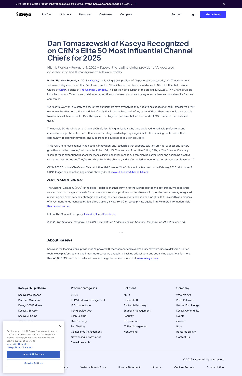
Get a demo (213, 14)
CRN (62, 89)
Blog (179, 326)
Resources (85, 14)
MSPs (127, 294)
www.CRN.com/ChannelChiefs (129, 172)
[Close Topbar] (223, 4)
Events (180, 315)
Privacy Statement (129, 367)
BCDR (74, 294)
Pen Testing (78, 326)
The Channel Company (93, 89)
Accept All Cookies (33, 354)
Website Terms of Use (93, 367)
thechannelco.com (58, 206)
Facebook (109, 214)
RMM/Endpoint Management (88, 300)
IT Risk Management (136, 326)
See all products (80, 342)
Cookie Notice (215, 367)
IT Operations (131, 321)
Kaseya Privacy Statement (20, 347)
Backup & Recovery (135, 305)
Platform (47, 14)
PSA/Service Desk (81, 310)
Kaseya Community (187, 310)
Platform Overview (29, 300)
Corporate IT (131, 300)
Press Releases (184, 300)
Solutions (65, 14)
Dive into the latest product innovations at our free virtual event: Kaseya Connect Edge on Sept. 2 (74, 3)
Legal (65, 367)
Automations (25, 321)
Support (177, 14)
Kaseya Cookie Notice (17, 344)
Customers (105, 14)
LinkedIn (89, 214)
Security (129, 315)
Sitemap (157, 367)
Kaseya (94, 80)
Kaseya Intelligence (29, 294)
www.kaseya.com (147, 258)
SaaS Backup (78, 315)
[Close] (60, 326)
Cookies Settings (184, 367)
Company (126, 14)
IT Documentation (81, 305)
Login (192, 14)
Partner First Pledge (187, 305)
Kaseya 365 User (28, 310)
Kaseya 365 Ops (27, 315)
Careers (180, 321)
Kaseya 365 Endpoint (30, 305)
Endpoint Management (137, 310)
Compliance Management (86, 331)
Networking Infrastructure (86, 336)
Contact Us (183, 336)
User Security (79, 321)
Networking (130, 331)
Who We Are (183, 294)
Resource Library (186, 331)
